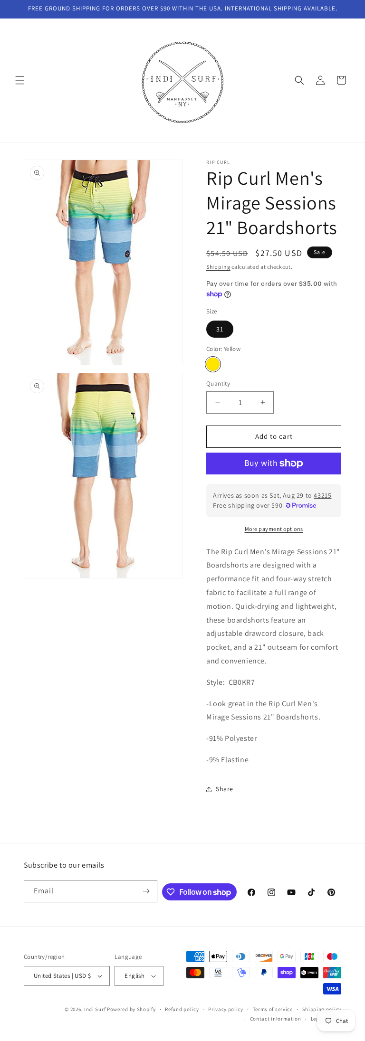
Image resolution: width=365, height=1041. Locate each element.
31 (219, 329)
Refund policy (182, 1009)
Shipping (218, 266)
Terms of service (273, 1009)
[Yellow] (213, 364)
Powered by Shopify (131, 1009)
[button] (20, 80)
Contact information (275, 1018)
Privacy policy (225, 1009)
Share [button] (224, 789)
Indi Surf (95, 1009)
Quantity (218, 383)
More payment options (274, 528)
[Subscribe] (146, 891)
